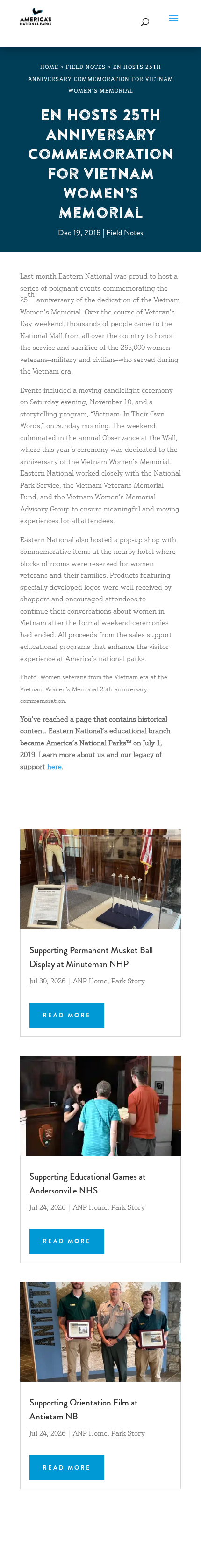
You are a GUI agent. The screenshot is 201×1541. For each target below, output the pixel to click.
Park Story (128, 981)
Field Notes (124, 232)
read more (67, 1015)
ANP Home (90, 981)
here (54, 767)
